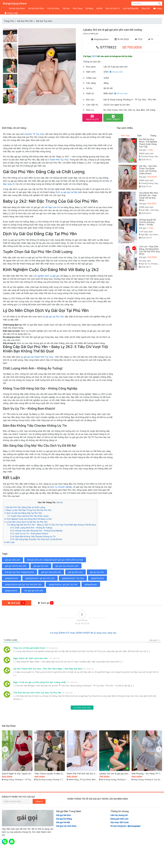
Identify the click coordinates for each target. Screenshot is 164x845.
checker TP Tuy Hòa (34, 134)
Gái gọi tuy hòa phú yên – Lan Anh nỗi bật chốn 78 (147, 773)
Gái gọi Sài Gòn (63, 815)
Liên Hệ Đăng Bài (130, 8)
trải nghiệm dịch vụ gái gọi (46, 275)
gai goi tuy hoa (41, 566)
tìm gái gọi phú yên (33, 590)
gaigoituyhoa (97, 578)
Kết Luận (9, 542)
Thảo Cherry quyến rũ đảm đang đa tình (17, 773)
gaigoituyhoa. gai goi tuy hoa (63, 584)
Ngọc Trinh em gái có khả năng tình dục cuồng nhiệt (39, 682)
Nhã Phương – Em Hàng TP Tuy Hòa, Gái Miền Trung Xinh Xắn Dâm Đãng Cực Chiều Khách (114, 773)
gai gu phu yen (75, 572)
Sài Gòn (66, 8)
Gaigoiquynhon (15, 3)
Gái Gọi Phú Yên (25, 21)
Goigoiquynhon (101, 39)
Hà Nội (99, 8)
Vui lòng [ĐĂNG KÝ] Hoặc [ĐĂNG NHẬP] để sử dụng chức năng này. (83, 632)
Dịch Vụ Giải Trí (113, 8)
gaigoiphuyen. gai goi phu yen (40, 578)
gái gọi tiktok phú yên (15, 566)
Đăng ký (39, 801)
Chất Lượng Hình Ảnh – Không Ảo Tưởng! (31, 527)
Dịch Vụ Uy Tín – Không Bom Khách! (29, 533)
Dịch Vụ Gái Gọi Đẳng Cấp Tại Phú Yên (23, 513)
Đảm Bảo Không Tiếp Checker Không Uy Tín (33, 536)
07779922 (107, 47)
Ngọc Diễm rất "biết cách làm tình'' (31, 658)
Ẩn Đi (60, 502)
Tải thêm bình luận (82, 708)
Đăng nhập (12, 13)
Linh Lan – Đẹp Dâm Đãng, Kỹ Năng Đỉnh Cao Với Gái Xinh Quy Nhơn (149, 250)
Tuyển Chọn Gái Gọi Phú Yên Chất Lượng (27, 516)
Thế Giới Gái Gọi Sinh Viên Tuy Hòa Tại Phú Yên (37, 692)
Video (159, 8)
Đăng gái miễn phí (119, 818)
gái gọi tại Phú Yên (54, 316)
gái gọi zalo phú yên (51, 572)
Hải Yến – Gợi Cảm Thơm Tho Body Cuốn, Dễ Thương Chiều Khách (148, 170)
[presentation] (5, 749)
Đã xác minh (117, 72)
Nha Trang (77, 8)
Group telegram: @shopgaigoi (125, 826)
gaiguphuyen (91, 584)
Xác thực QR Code (119, 822)
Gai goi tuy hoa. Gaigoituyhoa (19, 572)
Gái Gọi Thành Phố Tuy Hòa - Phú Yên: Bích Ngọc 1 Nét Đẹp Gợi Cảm (47, 668)
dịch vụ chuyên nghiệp (61, 487)
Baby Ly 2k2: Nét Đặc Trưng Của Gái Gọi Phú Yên (27, 510)
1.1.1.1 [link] (94, 56)
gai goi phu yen (12, 559)
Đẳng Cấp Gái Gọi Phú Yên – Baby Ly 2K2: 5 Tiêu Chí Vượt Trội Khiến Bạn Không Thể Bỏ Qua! (51, 524)
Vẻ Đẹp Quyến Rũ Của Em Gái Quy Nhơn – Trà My (147, 222)
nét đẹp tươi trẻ (52, 207)
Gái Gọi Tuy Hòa (44, 21)
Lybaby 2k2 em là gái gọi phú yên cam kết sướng (82, 773)
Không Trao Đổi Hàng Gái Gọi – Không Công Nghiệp (36, 530)
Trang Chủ (9, 21)
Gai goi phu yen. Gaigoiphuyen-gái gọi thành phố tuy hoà (55, 559)
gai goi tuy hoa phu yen (66, 566)
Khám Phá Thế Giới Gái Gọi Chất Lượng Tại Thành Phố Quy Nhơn (49, 773)
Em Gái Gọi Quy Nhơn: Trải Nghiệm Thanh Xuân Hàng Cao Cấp (148, 143)
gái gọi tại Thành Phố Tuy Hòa (38, 357)
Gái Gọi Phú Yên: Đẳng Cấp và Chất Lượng (24, 507)
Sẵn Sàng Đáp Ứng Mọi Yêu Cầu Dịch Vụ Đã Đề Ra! (36, 539)
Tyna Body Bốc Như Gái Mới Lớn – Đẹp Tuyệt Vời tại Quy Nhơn (148, 196)
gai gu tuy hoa (97, 572)
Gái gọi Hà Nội (63, 822)
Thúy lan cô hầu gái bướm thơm (29, 648)
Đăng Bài (146, 8)
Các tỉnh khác (53, 8)
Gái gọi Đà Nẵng (64, 818)
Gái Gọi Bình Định (36, 8)
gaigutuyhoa (11, 590)
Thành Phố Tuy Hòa (58, 159)
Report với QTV (92, 119)
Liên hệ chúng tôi (119, 815)
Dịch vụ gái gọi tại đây (67, 192)
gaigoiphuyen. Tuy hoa (73, 578)
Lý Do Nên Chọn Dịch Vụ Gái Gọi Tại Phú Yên (25, 522)
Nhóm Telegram (113, 119)
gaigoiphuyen (11, 578)
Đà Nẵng (89, 8)
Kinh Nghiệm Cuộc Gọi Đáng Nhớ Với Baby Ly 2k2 (28, 519)
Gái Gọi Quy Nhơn (17, 8)
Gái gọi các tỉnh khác (66, 826)
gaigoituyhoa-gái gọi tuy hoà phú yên (23, 584)
